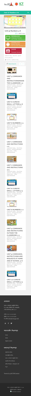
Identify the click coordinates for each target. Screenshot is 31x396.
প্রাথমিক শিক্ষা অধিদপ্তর (10, 361)
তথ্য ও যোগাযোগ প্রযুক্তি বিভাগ (11, 358)
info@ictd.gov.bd (13, 318)
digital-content (8, 341)
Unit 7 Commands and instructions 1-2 (15, 144)
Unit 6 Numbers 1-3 (15, 123)
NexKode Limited (16, 391)
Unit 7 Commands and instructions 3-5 (15, 167)
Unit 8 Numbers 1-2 (15, 210)
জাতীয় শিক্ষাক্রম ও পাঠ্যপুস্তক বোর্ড (12, 364)
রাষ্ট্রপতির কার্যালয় (8, 352)
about (6, 338)
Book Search (12, 64)
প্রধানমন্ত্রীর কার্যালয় (9, 355)
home (6, 335)
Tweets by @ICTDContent (11, 373)
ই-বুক (6, 366)
